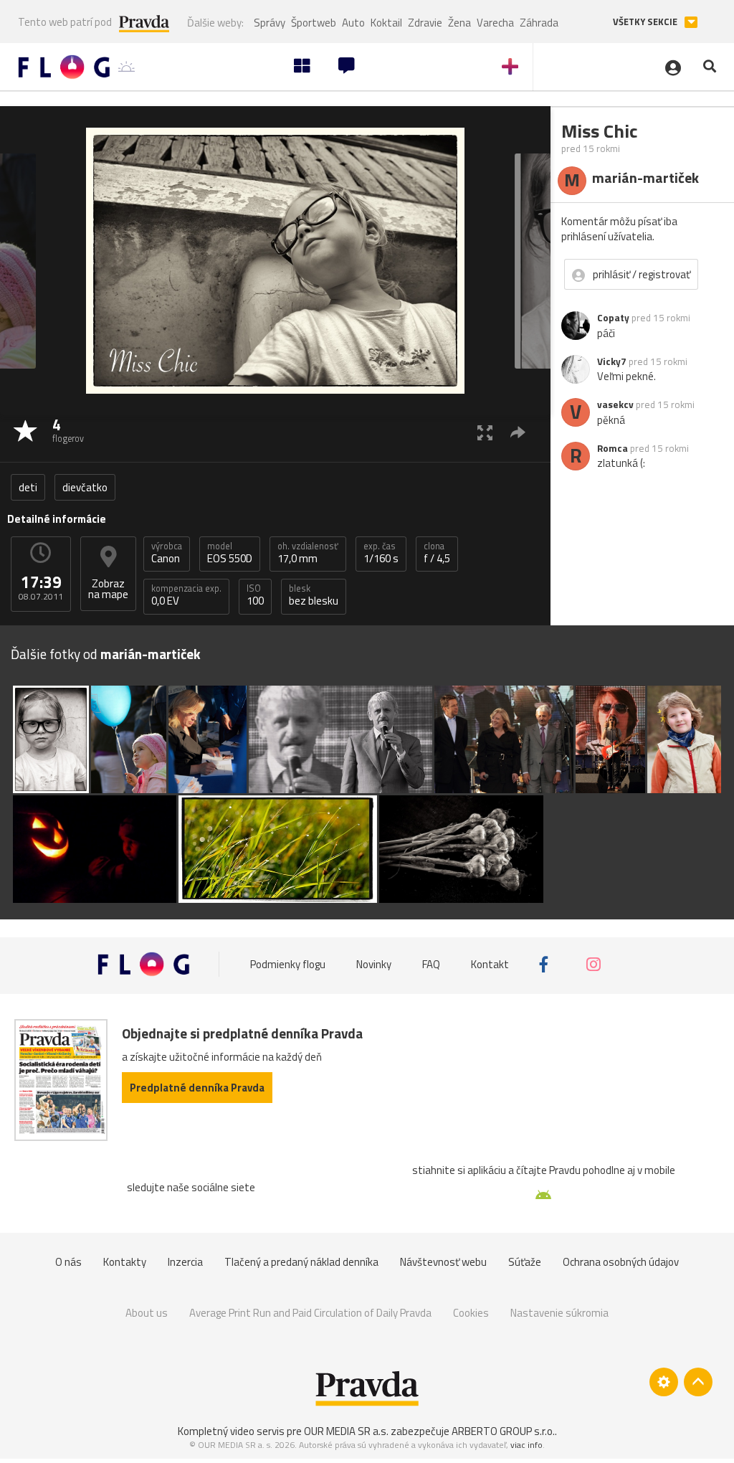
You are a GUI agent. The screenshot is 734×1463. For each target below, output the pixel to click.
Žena (459, 22)
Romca (612, 448)
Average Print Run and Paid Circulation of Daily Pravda (310, 1312)
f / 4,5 (437, 553)
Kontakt (490, 964)
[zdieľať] (517, 432)
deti (28, 487)
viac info (526, 1445)
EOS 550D (229, 553)
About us (146, 1312)
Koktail (386, 22)
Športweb (313, 22)
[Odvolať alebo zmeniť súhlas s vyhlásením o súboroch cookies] (663, 1382)
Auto (353, 22)
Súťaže (524, 1261)
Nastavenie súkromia (559, 1312)
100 (255, 595)
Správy (269, 22)
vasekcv (615, 404)
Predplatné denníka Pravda (197, 1087)
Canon (166, 553)
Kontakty (124, 1261)
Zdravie (425, 22)
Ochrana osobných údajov (621, 1261)
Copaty (613, 318)
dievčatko (85, 487)
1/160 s (381, 553)
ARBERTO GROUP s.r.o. (503, 1431)
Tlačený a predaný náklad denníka (301, 1261)
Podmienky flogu (287, 964)
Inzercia (185, 1261)
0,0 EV (186, 595)
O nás (68, 1261)
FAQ (431, 964)
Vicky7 (611, 361)
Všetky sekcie (646, 22)
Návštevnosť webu (443, 1261)
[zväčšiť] (484, 432)
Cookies (471, 1312)
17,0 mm (307, 553)
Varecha (495, 22)
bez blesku (313, 595)
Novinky (373, 964)
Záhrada (539, 22)
